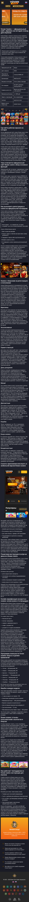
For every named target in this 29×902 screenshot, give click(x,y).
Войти (8, 6)
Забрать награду (20, 22)
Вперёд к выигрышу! (14, 833)
